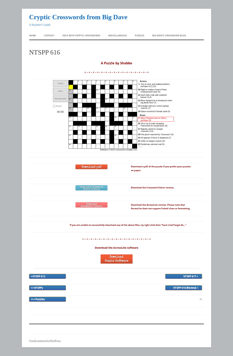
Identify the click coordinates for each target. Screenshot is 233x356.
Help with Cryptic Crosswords (81, 35)
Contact (49, 35)
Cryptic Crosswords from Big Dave (78, 17)
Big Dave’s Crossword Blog (169, 35)
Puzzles (139, 35)
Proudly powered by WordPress (45, 340)
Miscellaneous (117, 35)
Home (32, 35)
